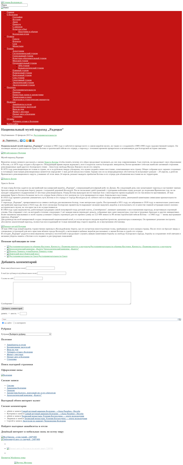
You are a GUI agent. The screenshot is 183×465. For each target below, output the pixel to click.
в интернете (20, 323)
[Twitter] (24, 140)
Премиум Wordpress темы (13, 457)
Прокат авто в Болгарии (18, 357)
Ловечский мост (31, 254)
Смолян (10, 385)
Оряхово (11, 390)
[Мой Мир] (30, 140)
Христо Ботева (51, 162)
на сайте (8, 323)
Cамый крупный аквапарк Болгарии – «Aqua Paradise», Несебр (50, 411)
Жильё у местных (15, 354)
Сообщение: (7, 303)
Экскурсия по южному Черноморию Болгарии (44, 421)
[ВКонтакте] (21, 140)
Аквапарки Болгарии (16, 388)
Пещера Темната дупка (42, 251)
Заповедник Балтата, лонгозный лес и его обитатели (31, 393)
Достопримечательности (45, 135)
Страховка (12, 359)
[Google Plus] (33, 140)
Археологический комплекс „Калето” (61, 249)
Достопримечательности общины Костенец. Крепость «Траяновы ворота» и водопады (130, 246)
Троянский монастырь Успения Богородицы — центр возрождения (52, 416)
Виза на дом (12, 349)
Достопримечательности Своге (52, 256)
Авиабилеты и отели (16, 345)
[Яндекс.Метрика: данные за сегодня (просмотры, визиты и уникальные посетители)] (23, 462)
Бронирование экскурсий (18, 347)
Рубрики (5, 334)
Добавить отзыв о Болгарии (20, 352)
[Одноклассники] (27, 140)
